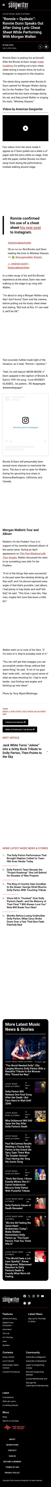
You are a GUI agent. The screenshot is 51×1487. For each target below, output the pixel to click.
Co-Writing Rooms (10, 1405)
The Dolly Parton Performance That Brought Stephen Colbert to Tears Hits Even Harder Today (26, 858)
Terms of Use (12, 1467)
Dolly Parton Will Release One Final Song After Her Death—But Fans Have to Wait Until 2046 (18, 1097)
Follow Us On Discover (14, 722)
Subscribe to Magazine (36, 1357)
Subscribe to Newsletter (36, 1361)
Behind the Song (10, 1319)
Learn (6, 1392)
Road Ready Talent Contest (11, 1366)
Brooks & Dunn (9, 711)
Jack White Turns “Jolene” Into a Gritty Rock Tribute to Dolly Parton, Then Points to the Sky (22, 750)
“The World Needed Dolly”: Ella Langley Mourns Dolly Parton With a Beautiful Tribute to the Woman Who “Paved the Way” (25, 1070)
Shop (5, 1417)
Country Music (21, 711)
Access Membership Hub (36, 1379)
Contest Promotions (11, 1372)
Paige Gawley (9, 45)
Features (8, 1314)
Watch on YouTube (11, 1421)
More (6, 1412)
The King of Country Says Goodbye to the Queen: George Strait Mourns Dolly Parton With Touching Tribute (27, 887)
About (12, 1439)
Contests (8, 1352)
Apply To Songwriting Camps (35, 1366)
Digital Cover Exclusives (8, 1324)
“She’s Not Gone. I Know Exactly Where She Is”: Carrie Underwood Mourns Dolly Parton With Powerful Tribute (18, 1184)
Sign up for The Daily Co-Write (37, 1320)
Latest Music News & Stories (16, 14)
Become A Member (12, 1462)
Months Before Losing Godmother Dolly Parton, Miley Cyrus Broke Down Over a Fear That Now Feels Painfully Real (26, 920)
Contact (12, 1450)
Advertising (12, 1445)
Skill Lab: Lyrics (9, 1401)
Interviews (7, 1329)
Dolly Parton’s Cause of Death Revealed (18, 1207)
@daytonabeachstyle (19, 242)
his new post (30, 227)
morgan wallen (34, 711)
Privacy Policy (12, 1473)
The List (6, 1333)
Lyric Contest (8, 1361)
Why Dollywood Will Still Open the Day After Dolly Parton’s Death (18, 1123)
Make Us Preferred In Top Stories (19, 729)
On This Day (8, 1337)
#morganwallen (24, 257)
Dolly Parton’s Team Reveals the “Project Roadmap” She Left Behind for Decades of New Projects (27, 872)
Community (33, 1352)
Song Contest (8, 1357)
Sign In (12, 1456)
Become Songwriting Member (35, 1373)
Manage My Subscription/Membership (37, 1384)
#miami (37, 257)
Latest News (35, 1314)
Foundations (8, 1397)
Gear (5, 1341)
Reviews (6, 1345)
